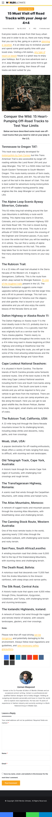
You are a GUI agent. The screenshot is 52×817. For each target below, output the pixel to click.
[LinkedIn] (18, 657)
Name (5, 753)
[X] (12, 657)
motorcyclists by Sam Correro (16, 155)
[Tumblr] (23, 657)
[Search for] (49, 3)
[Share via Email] (6, 662)
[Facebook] (6, 657)
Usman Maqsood (8, 28)
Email (4, 764)
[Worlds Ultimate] (15, 3)
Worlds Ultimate (25, 801)
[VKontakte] (41, 657)
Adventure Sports (26, 9)
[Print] (12, 662)
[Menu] (3, 3)
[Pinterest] (29, 657)
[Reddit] (35, 657)
